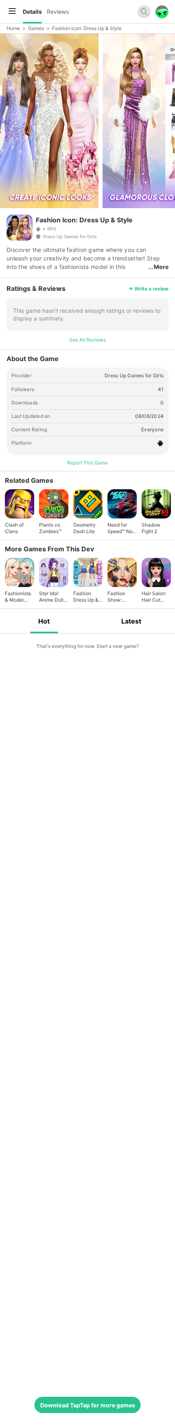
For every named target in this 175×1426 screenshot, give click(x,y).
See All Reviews (87, 340)
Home (13, 28)
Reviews (58, 11)
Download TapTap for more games (87, 1405)
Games (36, 28)
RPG (51, 229)
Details (32, 11)
